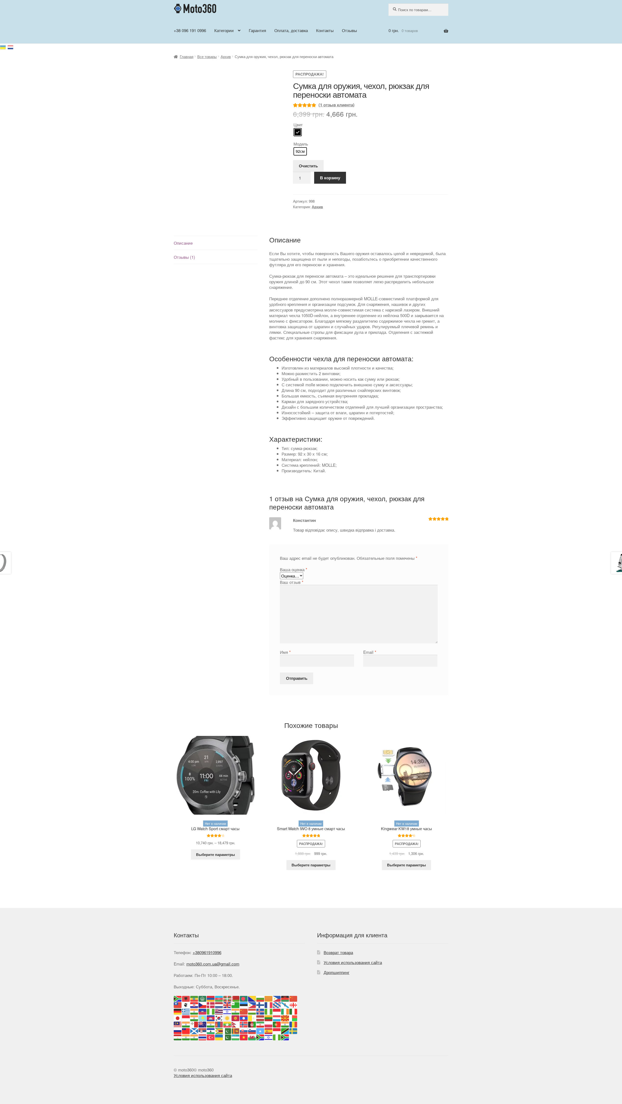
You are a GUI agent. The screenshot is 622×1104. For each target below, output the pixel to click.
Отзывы (349, 30)
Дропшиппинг (336, 972)
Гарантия (257, 30)
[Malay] (178, 1024)
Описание (183, 243)
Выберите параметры (215, 854)
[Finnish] (260, 1004)
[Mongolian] (219, 1024)
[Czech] (203, 1004)
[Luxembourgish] (277, 1017)
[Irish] (285, 1011)
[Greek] (186, 1011)
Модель (301, 144)
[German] (178, 1011)
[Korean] (219, 1017)
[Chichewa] (285, 998)
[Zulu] (285, 1037)
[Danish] (211, 1004)
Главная (186, 56)
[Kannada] (194, 1017)
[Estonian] (244, 1004)
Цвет (298, 124)
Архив (226, 56)
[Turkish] (211, 1037)
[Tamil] (186, 1037)
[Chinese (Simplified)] (293, 998)
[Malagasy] (293, 1017)
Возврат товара (338, 952)
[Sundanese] (277, 1030)
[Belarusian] (236, 998)
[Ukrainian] (4, 46)
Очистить (308, 166)
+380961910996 (207, 952)
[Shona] (219, 1030)
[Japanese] (178, 1017)
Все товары (207, 56)
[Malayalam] (186, 1024)
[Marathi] (211, 1024)
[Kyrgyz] (236, 1017)
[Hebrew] (227, 1011)
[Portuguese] (277, 1024)
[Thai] (203, 1037)
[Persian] (260, 1024)
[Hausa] (211, 1011)
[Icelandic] (260, 1011)
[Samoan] (186, 1030)
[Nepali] (236, 1024)
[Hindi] (236, 1011)
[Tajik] (178, 1037)
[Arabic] (203, 998)
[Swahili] (285, 1030)
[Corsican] (186, 1004)
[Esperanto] (236, 1004)
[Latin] (252, 1017)
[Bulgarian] (260, 998)
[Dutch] (219, 1004)
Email (369, 652)
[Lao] (244, 1017)
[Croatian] (194, 1004)
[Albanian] (186, 998)
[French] (269, 1004)
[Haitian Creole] (203, 1011)
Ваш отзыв (291, 582)
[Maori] (203, 1024)
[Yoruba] (277, 1037)
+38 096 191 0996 (190, 30)
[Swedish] (293, 1030)
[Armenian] (211, 998)
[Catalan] (269, 998)
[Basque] (227, 998)
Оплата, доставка (291, 30)
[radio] (297, 132)
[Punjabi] (285, 1024)
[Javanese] (186, 1017)
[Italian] (293, 1011)
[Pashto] (252, 1024)
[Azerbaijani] (219, 998)
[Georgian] (293, 1004)
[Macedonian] (285, 1017)
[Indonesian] (277, 1011)
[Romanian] (293, 1024)
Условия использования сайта (353, 962)
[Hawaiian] (219, 1011)
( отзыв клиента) (336, 105)
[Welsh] (252, 1037)
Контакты (325, 30)
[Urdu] (227, 1037)
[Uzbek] (236, 1037)
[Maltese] (194, 1024)
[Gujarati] (194, 1011)
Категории (224, 30)
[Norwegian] (244, 1024)
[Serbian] (203, 1030)
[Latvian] (260, 1017)
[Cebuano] (277, 998)
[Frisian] (277, 1004)
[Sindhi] (227, 1030)
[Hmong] (244, 1011)
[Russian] (11, 46)
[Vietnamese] (244, 1037)
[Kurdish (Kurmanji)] (227, 1017)
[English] (227, 1004)
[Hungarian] (252, 1011)
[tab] (215, 243)
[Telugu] (194, 1037)
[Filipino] (252, 1004)
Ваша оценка (293, 569)
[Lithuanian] (269, 1017)
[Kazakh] (203, 1017)
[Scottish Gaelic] (194, 1030)
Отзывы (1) (184, 257)
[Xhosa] (260, 1037)
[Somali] (260, 1030)
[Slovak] (244, 1030)
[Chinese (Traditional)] (178, 1004)
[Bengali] (244, 998)
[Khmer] (211, 1017)
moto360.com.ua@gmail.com (212, 964)
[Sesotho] (211, 1030)
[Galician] (285, 1004)
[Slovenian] (252, 1030)
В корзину (330, 178)
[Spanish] (269, 1030)
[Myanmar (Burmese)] (227, 1024)
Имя (285, 652)
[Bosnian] (252, 998)
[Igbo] (269, 1011)
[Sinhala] (236, 1030)
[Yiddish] (269, 1037)
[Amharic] (194, 998)
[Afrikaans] (178, 998)
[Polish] (269, 1024)
